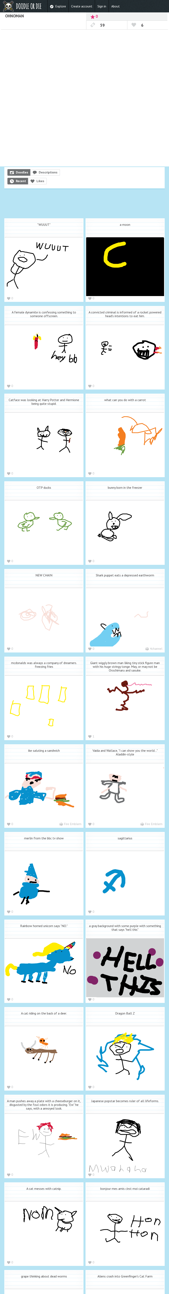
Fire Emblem (72, 824)
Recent (21, 181)
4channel (156, 648)
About (115, 6)
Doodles (22, 172)
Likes (40, 181)
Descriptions (48, 172)
